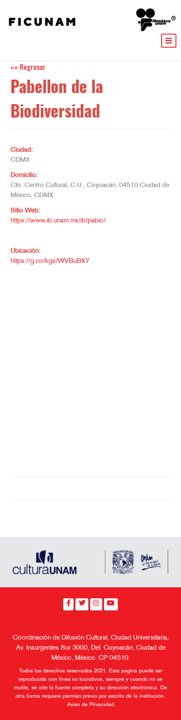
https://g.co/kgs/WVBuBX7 (50, 261)
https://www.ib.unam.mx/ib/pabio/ (58, 221)
